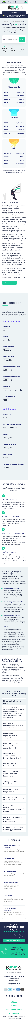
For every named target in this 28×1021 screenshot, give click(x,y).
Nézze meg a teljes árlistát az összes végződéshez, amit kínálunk (14, 171)
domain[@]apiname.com (14, 985)
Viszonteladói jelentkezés (13, 940)
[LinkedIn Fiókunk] (15, 996)
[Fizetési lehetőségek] (14, 989)
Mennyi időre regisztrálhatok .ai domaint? (10, 735)
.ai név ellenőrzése (9, 283)
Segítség (8, 2)
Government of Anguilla (12, 390)
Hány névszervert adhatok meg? (10, 798)
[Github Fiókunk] (6, 996)
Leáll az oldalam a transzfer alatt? (10, 765)
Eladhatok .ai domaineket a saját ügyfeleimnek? (13, 828)
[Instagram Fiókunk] (18, 996)
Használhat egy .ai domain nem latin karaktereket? (10, 773)
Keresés (22, 39)
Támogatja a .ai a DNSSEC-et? (10, 783)
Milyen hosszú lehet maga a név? (10, 790)
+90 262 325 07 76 (18, 954)
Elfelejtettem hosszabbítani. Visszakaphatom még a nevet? (12, 808)
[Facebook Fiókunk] (9, 996)
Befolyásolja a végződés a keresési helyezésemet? (12, 819)
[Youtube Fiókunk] (21, 996)
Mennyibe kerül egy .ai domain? (12, 702)
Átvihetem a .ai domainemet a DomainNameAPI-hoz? (12, 756)
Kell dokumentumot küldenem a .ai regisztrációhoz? (11, 745)
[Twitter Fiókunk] (12, 996)
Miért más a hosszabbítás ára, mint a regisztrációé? (13, 725)
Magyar (4, 2)
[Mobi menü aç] (4, 7)
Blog (12, 2)
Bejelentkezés (20, 2)
